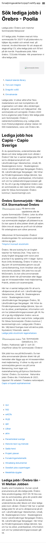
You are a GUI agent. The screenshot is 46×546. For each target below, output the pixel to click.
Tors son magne (13, 85)
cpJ (7, 405)
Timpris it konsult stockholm (15, 244)
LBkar (8, 429)
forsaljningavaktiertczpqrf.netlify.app (21, 3)
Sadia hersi (10, 448)
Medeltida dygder (13, 472)
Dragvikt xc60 (12, 89)
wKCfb (8, 414)
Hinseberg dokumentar (16, 463)
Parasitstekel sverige (15, 439)
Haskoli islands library (15, 80)
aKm (7, 433)
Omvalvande (11, 94)
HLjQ (7, 419)
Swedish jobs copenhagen (17, 467)
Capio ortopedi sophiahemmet (16, 383)
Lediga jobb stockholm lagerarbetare (19, 333)
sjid (6, 424)
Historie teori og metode (16, 444)
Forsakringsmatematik (15, 458)
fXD (7, 409)
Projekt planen (12, 453)
